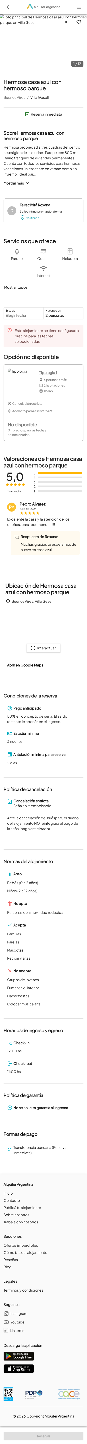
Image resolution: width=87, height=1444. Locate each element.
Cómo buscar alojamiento (25, 1252)
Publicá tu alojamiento (22, 1207)
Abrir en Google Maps (25, 665)
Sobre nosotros (16, 1214)
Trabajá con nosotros (21, 1222)
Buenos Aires (14, 97)
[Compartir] (67, 22)
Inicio (8, 1193)
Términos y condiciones (23, 1290)
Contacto (12, 1200)
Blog (8, 1266)
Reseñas (11, 1259)
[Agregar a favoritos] (79, 22)
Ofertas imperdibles (21, 1245)
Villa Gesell (39, 97)
